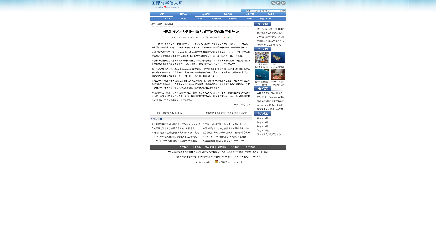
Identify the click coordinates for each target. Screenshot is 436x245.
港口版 (184, 19)
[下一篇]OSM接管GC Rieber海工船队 (167, 113)
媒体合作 (272, 14)
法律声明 (209, 147)
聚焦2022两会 (263, 130)
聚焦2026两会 (263, 118)
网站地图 (222, 147)
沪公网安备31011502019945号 (230, 162)
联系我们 (235, 147)
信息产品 (249, 14)
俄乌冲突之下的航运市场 (269, 134)
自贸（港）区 (265, 19)
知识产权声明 (249, 147)
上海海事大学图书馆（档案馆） (240, 152)
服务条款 (196, 147)
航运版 (167, 19)
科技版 (249, 19)
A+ (225, 37)
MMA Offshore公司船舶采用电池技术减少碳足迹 (174, 136)
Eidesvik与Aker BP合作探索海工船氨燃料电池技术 (175, 141)
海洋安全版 (233, 19)
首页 (161, 14)
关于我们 (184, 147)
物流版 (200, 19)
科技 (160, 24)
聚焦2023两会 (263, 126)
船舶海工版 (216, 19)
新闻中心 (184, 14)
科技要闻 (169, 24)
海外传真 (228, 14)
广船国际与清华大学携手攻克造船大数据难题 (173, 128)
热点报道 (206, 14)
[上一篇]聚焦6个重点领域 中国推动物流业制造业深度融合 (225, 113)
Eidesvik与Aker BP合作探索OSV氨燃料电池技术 (225, 136)
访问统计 (264, 152)
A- (228, 37)
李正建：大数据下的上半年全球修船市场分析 (224, 124)
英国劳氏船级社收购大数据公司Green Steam (223, 141)
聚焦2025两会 (263, 122)
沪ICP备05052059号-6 (202, 162)
